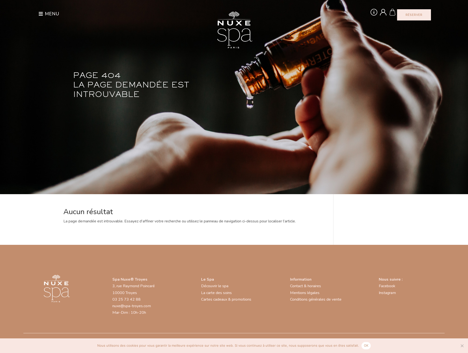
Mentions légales (305, 293)
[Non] (461, 345)
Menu (52, 14)
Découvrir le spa (214, 286)
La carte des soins (216, 293)
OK (366, 345)
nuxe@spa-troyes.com (131, 306)
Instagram (387, 293)
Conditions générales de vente (315, 299)
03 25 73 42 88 (126, 299)
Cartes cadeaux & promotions (226, 299)
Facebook (387, 286)
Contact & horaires (305, 286)
